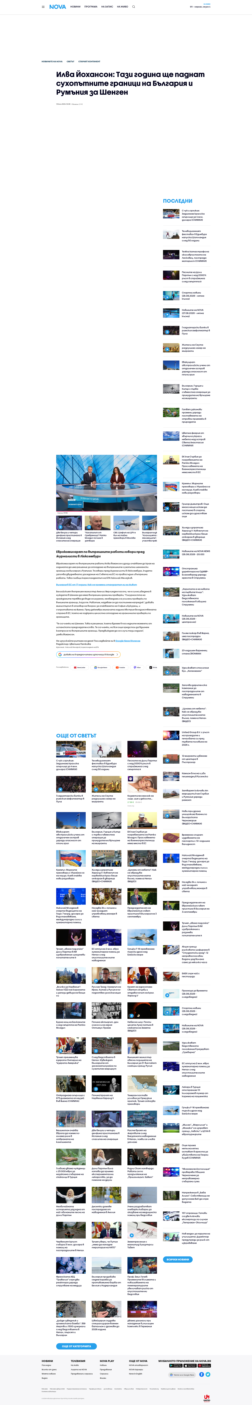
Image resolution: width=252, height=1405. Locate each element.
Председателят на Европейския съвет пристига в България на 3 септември (142, 912)
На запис (107, 6)
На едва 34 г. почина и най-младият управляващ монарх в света (104, 912)
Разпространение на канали (77, 1389)
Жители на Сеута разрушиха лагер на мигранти (104, 798)
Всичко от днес (49, 1369)
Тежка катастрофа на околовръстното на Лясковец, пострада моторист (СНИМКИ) (195, 256)
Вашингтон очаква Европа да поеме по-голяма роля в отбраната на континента (68, 1136)
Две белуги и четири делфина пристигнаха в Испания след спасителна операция (106, 1134)
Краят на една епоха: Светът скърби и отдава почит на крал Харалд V (140, 991)
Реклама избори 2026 (57, 1389)
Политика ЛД (154, 1389)
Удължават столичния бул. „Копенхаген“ (195, 669)
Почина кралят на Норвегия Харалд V (103, 1096)
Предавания (106, 1369)
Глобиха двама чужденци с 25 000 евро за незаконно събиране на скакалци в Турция (70, 1172)
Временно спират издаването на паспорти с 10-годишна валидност (196, 839)
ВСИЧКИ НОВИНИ (178, 1259)
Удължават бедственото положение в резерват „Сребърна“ (195, 1047)
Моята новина (49, 1374)
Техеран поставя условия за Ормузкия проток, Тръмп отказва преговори (141, 1099)
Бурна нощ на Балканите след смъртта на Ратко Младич (70, 1025)
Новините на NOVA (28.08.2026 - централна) (192, 618)
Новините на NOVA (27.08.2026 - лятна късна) (193, 313)
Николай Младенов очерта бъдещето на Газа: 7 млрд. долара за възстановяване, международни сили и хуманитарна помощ (69, 915)
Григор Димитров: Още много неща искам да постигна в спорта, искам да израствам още (195, 510)
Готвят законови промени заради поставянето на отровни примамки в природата (194, 415)
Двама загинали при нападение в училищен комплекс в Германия (140, 1323)
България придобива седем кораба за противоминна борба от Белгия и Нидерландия (106, 1281)
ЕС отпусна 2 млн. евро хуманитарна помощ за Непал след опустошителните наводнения (106, 955)
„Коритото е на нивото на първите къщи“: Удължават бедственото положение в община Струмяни (196, 597)
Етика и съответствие (186, 1389)
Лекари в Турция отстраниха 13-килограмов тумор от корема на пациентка (195, 1092)
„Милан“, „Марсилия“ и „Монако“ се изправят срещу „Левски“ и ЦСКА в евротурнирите (196, 1129)
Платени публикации (49, 1391)
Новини (75, 6)
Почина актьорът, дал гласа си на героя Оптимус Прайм (105, 1025)
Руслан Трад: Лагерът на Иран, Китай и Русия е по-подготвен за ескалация (106, 990)
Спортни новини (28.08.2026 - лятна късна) (193, 295)
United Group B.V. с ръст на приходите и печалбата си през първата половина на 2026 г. (195, 738)
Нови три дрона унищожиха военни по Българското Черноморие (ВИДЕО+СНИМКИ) (194, 817)
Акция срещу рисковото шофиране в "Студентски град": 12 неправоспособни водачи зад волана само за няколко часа (196, 954)
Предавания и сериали (82, 1374)
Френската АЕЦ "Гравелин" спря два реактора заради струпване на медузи (69, 1281)
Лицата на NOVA (79, 1369)
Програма (90, 6)
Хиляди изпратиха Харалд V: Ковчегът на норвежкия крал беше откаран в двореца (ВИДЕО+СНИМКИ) (105, 876)
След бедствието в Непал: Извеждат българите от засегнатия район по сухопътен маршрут (104, 1063)
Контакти (118, 1389)
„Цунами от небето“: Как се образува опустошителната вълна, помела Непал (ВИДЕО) (141, 876)
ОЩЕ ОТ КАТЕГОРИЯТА (76, 1346)
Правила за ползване (168, 1389)
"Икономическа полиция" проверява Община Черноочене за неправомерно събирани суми (196, 1175)
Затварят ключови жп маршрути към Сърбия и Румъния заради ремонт (195, 795)
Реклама (45, 1389)
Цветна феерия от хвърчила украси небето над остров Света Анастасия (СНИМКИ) (193, 439)
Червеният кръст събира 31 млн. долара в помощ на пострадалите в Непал (70, 1246)
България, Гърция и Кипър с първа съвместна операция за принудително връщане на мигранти (106, 837)
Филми (103, 1378)
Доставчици (108, 1389)
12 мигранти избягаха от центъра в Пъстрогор (194, 759)
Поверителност (141, 1389)
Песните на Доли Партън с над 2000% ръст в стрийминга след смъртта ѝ (142, 764)
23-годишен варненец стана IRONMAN (194, 652)
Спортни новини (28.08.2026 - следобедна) (191, 1011)
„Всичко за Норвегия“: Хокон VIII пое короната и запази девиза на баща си (70, 991)
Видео (45, 1378)
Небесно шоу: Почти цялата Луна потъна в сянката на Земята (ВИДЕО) (140, 1026)
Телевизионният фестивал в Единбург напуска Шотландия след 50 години (104, 764)
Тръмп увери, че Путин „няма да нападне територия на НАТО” (105, 1244)
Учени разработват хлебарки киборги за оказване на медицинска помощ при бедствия (142, 1210)
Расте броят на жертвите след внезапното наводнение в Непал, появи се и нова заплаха (141, 1136)
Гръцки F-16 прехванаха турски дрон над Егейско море (140, 952)
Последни (46, 1365)
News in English (135, 1374)
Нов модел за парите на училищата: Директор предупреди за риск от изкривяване (196, 1238)
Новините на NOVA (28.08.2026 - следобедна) (192, 1028)
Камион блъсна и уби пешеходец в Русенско (195, 775)
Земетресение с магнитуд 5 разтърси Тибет (140, 1244)
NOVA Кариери (136, 1369)
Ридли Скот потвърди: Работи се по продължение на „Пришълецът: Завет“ (140, 1172)
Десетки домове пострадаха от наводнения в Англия (103, 1209)
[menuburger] (43, 6)
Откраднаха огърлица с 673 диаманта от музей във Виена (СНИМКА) (70, 1098)
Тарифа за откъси (95, 1389)
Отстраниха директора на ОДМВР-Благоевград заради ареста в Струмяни (195, 573)
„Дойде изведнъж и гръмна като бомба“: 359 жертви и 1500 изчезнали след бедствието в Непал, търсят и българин (70, 1327)
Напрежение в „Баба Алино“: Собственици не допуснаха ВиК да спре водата (196, 1197)
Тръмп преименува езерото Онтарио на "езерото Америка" (68, 1060)
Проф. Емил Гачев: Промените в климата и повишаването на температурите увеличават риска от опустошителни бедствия (141, 1285)
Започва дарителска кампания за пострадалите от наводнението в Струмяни (194, 691)
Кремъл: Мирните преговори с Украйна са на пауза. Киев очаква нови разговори (70, 874)
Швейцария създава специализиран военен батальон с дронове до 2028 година (105, 1324)
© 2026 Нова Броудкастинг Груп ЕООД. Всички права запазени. (63, 1398)
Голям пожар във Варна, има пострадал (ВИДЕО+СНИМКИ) (195, 636)
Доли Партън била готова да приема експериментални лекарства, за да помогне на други (103, 1174)
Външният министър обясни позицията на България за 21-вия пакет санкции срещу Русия (142, 1061)
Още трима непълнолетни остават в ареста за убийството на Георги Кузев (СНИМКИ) (195, 1151)
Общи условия (129, 1389)
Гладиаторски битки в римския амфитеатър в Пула (70, 798)
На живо (122, 6)
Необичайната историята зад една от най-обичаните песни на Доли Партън (70, 1210)
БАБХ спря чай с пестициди (191, 975)
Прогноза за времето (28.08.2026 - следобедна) (195, 993)
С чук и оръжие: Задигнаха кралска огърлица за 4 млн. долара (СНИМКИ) (67, 764)
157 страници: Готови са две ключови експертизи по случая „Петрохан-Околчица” (195, 1218)
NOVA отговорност (138, 1365)
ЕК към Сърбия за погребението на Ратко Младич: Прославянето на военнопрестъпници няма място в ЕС (141, 837)
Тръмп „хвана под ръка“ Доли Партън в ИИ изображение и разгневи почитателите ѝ (70, 953)
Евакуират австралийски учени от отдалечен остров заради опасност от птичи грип (70, 837)
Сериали (104, 1374)
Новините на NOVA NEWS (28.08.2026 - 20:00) (196, 553)
